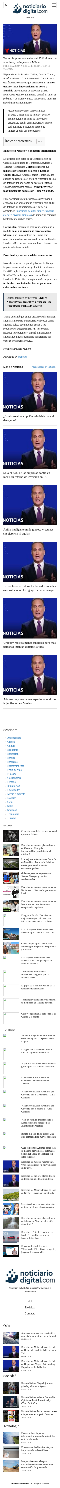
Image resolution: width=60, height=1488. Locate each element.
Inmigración (13, 785)
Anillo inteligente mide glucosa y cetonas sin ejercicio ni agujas (28, 531)
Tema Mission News (20, 1483)
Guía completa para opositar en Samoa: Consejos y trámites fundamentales (36, 876)
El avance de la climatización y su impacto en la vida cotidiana (37, 1449)
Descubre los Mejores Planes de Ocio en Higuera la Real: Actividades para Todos (38, 1350)
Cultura (11, 745)
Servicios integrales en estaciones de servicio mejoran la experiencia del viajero (38, 1038)
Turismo (11, 818)
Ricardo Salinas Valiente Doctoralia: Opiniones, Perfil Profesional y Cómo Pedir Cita (38, 1400)
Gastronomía (14, 777)
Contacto (30, 1313)
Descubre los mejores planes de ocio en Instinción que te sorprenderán (38, 1177)
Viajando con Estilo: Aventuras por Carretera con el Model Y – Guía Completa (37, 1108)
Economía (12, 749)
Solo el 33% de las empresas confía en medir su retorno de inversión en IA (26, 475)
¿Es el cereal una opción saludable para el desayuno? (28, 418)
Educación (12, 753)
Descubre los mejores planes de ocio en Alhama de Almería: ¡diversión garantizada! (38, 1221)
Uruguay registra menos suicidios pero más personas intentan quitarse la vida (29, 644)
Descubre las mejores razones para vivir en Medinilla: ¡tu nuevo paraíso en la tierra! (38, 1165)
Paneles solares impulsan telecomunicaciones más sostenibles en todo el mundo (37, 1436)
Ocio (9, 802)
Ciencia (11, 741)
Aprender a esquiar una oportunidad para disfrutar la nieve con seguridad (38, 1334)
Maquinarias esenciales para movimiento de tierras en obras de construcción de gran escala (37, 1464)
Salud (10, 806)
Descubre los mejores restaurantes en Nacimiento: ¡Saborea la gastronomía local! (38, 890)
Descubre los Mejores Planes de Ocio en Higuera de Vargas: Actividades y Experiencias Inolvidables (38, 1364)
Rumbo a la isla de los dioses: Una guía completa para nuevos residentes (38, 1135)
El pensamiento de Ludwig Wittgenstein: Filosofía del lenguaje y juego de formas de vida (38, 1249)
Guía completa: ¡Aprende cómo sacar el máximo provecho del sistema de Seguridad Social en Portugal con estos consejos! (38, 1152)
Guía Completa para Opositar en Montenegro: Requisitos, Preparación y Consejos (38, 946)
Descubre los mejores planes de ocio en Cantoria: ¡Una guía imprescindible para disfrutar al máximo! (38, 850)
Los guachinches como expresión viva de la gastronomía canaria (36, 1051)
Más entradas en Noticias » (44, 367)
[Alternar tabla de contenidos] (38, 141)
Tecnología (13, 814)
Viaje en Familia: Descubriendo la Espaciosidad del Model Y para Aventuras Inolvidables (37, 1123)
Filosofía (11, 773)
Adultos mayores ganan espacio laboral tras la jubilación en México (29, 701)
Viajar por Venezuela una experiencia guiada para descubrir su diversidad (38, 1065)
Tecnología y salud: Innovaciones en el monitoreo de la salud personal (38, 1001)
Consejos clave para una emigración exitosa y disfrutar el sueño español (38, 1205)
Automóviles (14, 737)
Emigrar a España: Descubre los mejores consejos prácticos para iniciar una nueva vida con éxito (36, 918)
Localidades (13, 789)
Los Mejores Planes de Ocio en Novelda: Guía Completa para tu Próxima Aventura (36, 960)
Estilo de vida (14, 769)
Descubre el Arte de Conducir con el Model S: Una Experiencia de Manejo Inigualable (38, 1235)
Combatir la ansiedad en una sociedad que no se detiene (39, 832)
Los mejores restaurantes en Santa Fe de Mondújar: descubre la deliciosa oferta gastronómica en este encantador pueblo (38, 864)
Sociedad (12, 810)
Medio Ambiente (16, 793)
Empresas (12, 761)
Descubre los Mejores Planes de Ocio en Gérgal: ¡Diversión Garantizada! (38, 1191)
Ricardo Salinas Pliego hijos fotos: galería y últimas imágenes (37, 1385)
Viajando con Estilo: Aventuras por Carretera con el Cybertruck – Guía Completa (37, 1094)
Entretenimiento (15, 765)
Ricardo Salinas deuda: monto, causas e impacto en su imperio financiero (39, 1413)
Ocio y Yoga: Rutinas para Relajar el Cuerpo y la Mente (38, 1015)
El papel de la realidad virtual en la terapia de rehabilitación (37, 987)
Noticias (22, 356)
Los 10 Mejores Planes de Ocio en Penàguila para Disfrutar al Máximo (38, 931)
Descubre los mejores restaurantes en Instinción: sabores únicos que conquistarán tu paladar (38, 904)
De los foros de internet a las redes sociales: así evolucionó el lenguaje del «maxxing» (29, 588)
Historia (11, 781)
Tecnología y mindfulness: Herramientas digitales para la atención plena (35, 974)
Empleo (11, 757)
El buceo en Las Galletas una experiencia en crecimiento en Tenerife (35, 1080)
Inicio (30, 1301)
